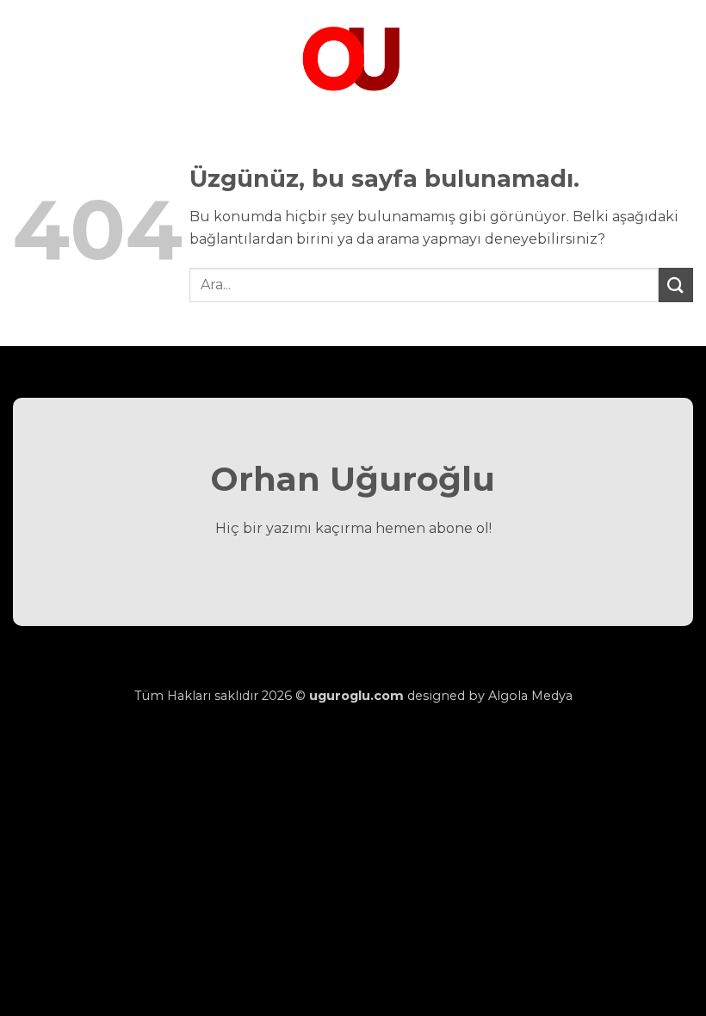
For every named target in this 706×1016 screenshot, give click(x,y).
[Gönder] (676, 284)
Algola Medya (530, 695)
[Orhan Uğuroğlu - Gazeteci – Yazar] (353, 56)
